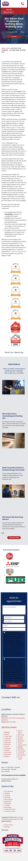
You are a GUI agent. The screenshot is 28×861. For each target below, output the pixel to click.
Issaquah (7, 748)
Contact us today (16, 251)
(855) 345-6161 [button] (7, 12)
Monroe (20, 737)
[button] (25, 3)
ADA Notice (4, 830)
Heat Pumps (8, 799)
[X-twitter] (9, 702)
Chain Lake (8, 736)
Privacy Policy (10, 682)
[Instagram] (14, 702)
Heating (7, 793)
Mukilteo (20, 739)
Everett (6, 746)
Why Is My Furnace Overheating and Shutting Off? (12, 416)
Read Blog (7, 807)
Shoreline (21, 749)
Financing (7, 803)
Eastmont (7, 742)
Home (3, 48)
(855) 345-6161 (11, 722)
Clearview (7, 738)
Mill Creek (21, 735)
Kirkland (7, 750)
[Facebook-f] (3, 702)
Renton (20, 743)
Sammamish (22, 745)
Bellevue (7, 732)
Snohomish (21, 751)
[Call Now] (22, 3)
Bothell (6, 734)
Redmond (21, 741)
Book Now (9, 9)
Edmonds (7, 744)
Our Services (8, 791)
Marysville (7, 754)
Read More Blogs (14, 537)
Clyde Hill (7, 740)
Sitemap (7, 827)
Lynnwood (7, 752)
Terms (20, 682)
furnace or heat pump (17, 127)
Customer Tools (9, 809)
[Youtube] (20, 702)
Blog (22, 32)
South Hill (21, 753)
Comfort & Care (9, 811)
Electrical (7, 797)
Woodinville (21, 755)
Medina (6, 756)
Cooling (7, 795)
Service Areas (9, 727)
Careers (7, 805)
